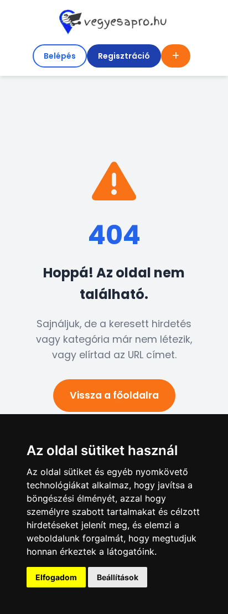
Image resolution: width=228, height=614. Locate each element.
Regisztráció (124, 55)
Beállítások (117, 577)
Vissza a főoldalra (114, 395)
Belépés (60, 55)
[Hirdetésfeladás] (175, 56)
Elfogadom (56, 577)
